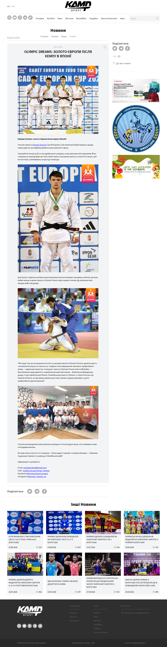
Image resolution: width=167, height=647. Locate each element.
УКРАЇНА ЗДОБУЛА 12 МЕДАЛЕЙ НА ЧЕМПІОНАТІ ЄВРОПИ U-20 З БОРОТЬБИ (101, 539)
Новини (54, 36)
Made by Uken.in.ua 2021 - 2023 (83, 643)
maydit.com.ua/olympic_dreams (36, 470)
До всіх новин (123, 63)
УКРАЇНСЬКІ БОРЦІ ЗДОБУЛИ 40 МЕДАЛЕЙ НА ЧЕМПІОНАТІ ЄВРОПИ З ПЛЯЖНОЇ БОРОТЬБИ (141, 539)
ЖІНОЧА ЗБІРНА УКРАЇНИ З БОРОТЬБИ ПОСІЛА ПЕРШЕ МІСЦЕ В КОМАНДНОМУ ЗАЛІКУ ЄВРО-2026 (141, 582)
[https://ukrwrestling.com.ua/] (136, 128)
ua (8, 6)
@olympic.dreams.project (37, 473)
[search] (157, 18)
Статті (73, 36)
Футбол (51, 18)
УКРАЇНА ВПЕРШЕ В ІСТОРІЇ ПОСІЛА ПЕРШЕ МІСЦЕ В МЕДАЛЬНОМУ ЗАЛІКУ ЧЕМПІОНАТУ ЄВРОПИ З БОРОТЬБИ (102, 582)
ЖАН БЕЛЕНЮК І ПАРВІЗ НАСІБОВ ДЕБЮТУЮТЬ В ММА (63, 582)
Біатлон (69, 18)
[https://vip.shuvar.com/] (136, 166)
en (14, 6)
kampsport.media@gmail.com (137, 613)
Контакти (74, 620)
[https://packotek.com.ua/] (136, 91)
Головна (40, 18)
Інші (122, 18)
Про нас (73, 616)
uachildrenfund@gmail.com (35, 467)
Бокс (60, 18)
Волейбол (81, 18)
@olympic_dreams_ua (36, 476)
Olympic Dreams (39, 145)
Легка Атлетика (109, 18)
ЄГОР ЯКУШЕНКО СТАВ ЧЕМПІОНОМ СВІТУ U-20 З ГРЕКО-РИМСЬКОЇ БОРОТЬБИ (24, 539)
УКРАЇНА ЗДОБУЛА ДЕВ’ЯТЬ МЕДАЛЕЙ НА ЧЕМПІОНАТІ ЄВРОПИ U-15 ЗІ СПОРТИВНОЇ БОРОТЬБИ (24, 582)
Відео (64, 36)
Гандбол (93, 18)
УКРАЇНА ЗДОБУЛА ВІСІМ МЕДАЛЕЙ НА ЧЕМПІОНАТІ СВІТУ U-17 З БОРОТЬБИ (63, 539)
